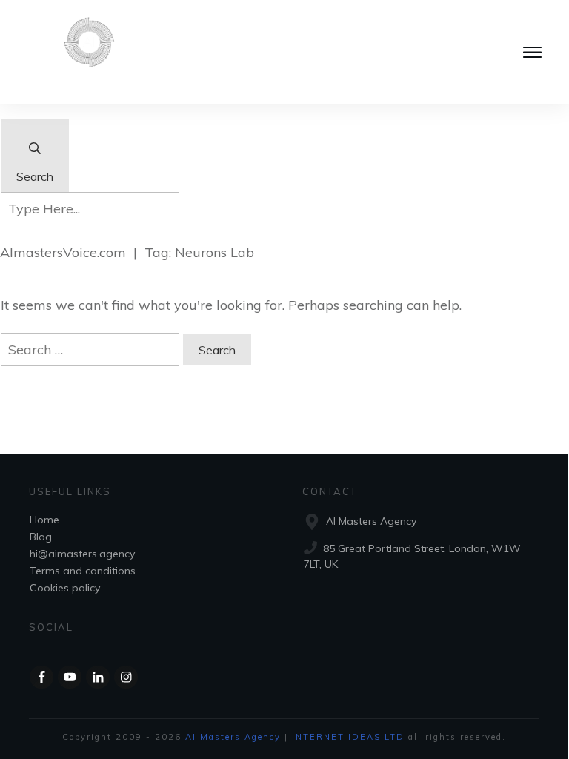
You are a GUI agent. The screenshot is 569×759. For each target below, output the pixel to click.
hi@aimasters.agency (82, 553)
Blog (41, 536)
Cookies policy (65, 587)
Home (44, 519)
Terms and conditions (83, 570)
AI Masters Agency (233, 737)
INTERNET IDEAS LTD (348, 737)
